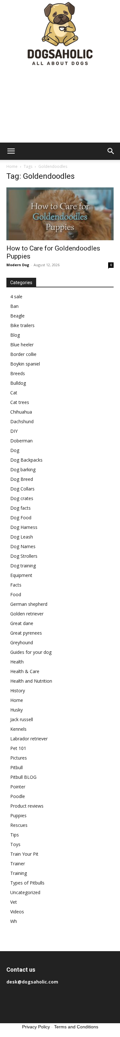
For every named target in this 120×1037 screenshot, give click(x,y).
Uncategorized (25, 892)
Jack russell (21, 719)
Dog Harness (23, 527)
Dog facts (20, 508)
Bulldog (18, 383)
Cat (13, 393)
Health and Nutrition (31, 681)
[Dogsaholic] (60, 34)
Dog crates (21, 498)
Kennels (18, 729)
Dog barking (23, 469)
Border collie (23, 354)
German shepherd (28, 604)
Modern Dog (17, 264)
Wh (13, 921)
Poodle (17, 796)
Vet (13, 902)
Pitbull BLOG (23, 777)
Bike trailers (22, 325)
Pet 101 (18, 748)
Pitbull (16, 767)
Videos (17, 912)
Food (15, 594)
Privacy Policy (36, 1026)
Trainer (17, 863)
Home (12, 166)
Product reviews (27, 806)
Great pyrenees (26, 633)
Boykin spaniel (25, 364)
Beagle (17, 316)
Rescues (19, 825)
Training (18, 873)
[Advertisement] (60, 105)
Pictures (18, 758)
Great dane (21, 623)
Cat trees (19, 402)
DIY (14, 431)
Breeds (17, 373)
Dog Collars (22, 489)
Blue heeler (22, 345)
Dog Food (20, 517)
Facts (15, 585)
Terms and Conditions (76, 1026)
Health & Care (24, 671)
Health (17, 662)
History (17, 690)
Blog (15, 335)
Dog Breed (21, 479)
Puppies (18, 815)
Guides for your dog (31, 652)
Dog (14, 450)
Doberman (21, 441)
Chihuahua (21, 412)
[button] (11, 151)
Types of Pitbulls (27, 883)
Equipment (21, 575)
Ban (14, 306)
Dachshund (22, 421)
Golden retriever (27, 614)
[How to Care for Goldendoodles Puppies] (60, 213)
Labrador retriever (29, 739)
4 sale (16, 296)
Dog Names (23, 546)
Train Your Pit (24, 854)
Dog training (23, 566)
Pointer (17, 787)
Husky (16, 710)
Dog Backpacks (26, 460)
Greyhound (21, 642)
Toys (15, 844)
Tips (14, 835)
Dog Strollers (23, 556)
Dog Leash (21, 537)
